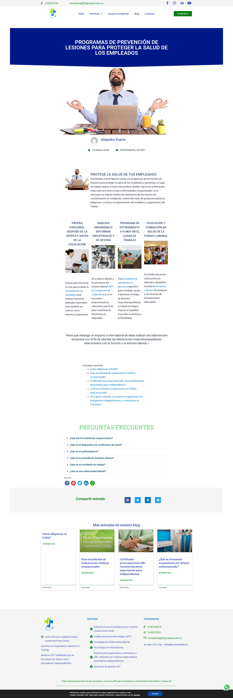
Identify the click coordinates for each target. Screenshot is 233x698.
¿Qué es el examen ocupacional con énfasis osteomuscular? (174, 563)
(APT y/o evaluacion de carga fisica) (103, 290)
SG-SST (141, 150)
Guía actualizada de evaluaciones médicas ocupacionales (95, 563)
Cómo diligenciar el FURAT (104, 369)
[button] (116, 438)
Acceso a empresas (118, 13)
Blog (136, 13)
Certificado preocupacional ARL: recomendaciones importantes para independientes (133, 567)
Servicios (95, 13)
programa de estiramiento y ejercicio (127, 282)
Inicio (81, 13)
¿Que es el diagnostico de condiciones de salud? (96, 444)
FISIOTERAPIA (128, 150)
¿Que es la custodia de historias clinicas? (92, 458)
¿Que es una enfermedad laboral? (88, 471)
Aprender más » (49, 544)
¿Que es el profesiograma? (84, 451)
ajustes (137, 695)
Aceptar (155, 693)
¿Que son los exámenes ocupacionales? (91, 438)
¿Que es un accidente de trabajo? (87, 464)
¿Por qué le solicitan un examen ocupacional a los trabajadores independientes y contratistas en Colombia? (116, 400)
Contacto (150, 13)
